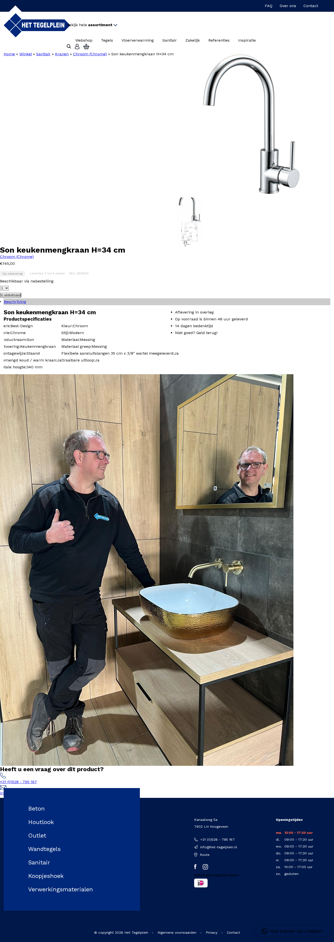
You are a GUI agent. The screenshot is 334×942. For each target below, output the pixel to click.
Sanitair (169, 40)
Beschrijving (15, 301)
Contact (310, 5)
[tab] (167, 301)
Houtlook (41, 822)
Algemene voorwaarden (176, 932)
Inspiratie (247, 40)
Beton (36, 808)
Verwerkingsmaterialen (60, 889)
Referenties (219, 40)
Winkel (25, 54)
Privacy (211, 932)
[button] (292, 931)
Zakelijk (192, 40)
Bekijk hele (89, 25)
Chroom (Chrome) (90, 54)
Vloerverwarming (138, 40)
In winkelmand (10, 295)
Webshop (83, 40)
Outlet (37, 835)
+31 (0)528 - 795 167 (18, 781)
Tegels (107, 40)
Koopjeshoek (46, 875)
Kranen (62, 54)
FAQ (268, 5)
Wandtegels (44, 849)
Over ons (288, 5)
